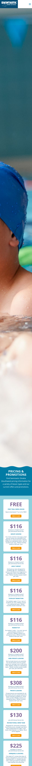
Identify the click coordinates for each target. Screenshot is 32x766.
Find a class (16, 516)
